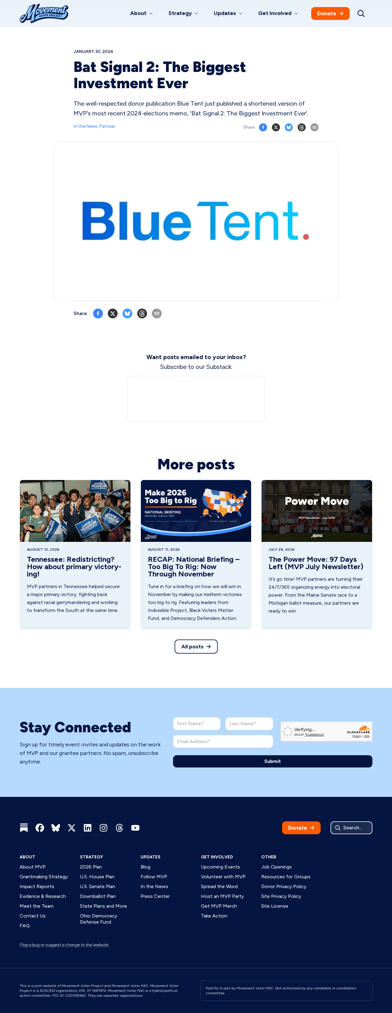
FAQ (25, 926)
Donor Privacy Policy (283, 886)
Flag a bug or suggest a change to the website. (64, 944)
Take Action (214, 916)
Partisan (107, 126)
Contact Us (33, 916)
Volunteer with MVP (223, 877)
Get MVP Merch (219, 906)
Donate (326, 13)
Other (268, 857)
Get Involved (217, 857)
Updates (150, 857)
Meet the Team (37, 906)
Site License (274, 906)
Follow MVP (154, 877)
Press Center (155, 896)
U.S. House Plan (97, 877)
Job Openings (276, 867)
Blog (145, 867)
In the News (154, 886)
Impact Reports (37, 886)
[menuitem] (142, 13)
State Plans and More (103, 906)
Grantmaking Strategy (44, 877)
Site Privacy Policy (281, 896)
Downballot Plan (98, 896)
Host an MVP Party (222, 896)
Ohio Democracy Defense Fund (98, 919)
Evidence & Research (43, 896)
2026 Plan (91, 867)
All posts (192, 646)
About (27, 857)
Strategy (91, 857)
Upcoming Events (220, 867)
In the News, (86, 126)
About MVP (33, 867)
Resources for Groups (286, 877)
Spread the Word (219, 886)
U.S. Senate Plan (97, 886)
